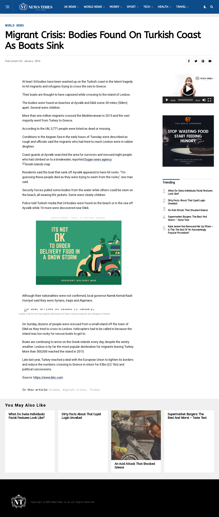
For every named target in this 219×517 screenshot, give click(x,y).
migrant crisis (74, 389)
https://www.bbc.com (48, 377)
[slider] (185, 100)
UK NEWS (70, 6)
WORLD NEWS (93, 6)
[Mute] (204, 100)
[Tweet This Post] (196, 61)
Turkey (95, 389)
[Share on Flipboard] (203, 61)
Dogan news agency (98, 159)
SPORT (131, 6)
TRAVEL (181, 6)
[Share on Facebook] (189, 61)
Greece (54, 389)
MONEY (114, 6)
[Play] (167, 100)
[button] (188, 89)
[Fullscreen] (209, 100)
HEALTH (163, 6)
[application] (188, 88)
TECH (146, 6)
